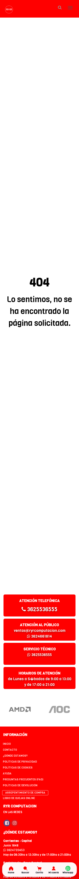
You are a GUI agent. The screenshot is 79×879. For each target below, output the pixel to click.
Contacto (10, 750)
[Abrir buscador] (60, 7)
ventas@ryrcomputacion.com (39, 630)
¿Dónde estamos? (15, 756)
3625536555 (41, 609)
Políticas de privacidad (20, 761)
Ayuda (7, 773)
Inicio (7, 744)
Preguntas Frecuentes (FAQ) (23, 779)
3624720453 (15, 850)
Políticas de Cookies (17, 767)
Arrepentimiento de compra (25, 792)
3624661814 (41, 636)
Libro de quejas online (19, 798)
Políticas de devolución (20, 785)
